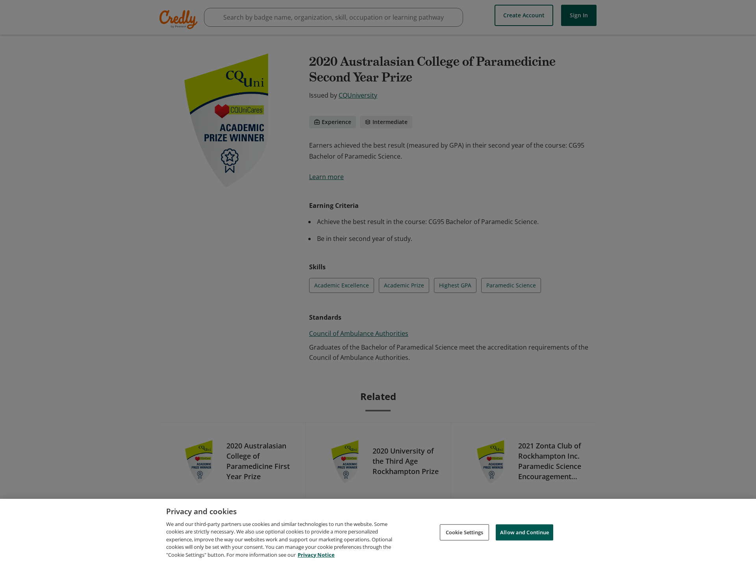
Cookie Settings (465, 531)
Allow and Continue (524, 531)
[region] (378, 531)
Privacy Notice (316, 554)
